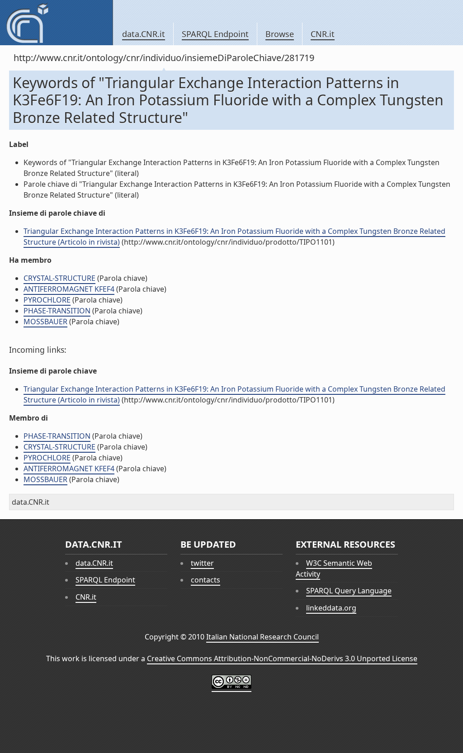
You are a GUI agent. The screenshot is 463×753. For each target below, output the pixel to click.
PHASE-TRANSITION (57, 311)
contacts (205, 580)
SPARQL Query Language (349, 591)
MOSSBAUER (45, 322)
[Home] (56, 22)
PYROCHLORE (47, 300)
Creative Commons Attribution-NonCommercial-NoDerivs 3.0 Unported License (282, 658)
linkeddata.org (331, 608)
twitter (202, 563)
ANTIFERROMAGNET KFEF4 (69, 289)
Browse (279, 33)
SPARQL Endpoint (215, 33)
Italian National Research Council (262, 637)
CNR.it (323, 33)
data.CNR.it (143, 33)
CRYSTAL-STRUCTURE (59, 278)
